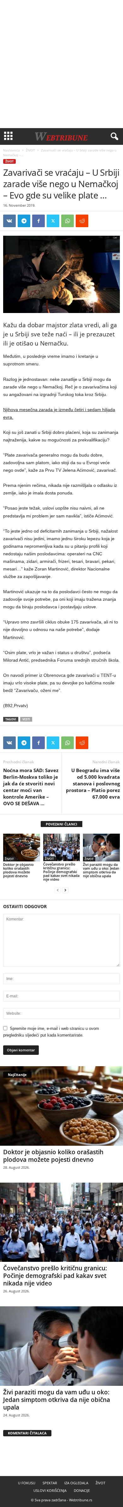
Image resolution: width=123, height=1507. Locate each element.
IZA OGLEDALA (76, 1482)
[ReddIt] (82, 221)
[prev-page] (58, 890)
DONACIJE (82, 1490)
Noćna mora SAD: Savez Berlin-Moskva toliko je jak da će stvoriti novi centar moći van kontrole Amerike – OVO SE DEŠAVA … (30, 787)
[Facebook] (38, 221)
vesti (26, 719)
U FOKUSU (26, 1482)
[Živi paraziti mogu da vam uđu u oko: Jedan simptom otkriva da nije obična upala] (101, 847)
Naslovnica (11, 150)
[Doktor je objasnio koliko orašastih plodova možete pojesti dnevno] (21, 847)
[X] (53, 221)
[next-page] (65, 890)
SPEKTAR (50, 1482)
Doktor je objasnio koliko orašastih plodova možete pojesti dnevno (18, 870)
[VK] (9, 221)
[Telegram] (24, 221)
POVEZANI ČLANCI (61, 824)
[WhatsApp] (67, 221)
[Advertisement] (61, 64)
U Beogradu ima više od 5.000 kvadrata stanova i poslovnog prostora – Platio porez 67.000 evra (93, 783)
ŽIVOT (30, 150)
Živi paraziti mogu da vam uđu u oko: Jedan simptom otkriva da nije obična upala (101, 870)
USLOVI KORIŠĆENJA (50, 1490)
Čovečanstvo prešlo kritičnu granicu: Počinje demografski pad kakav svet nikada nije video (61, 872)
